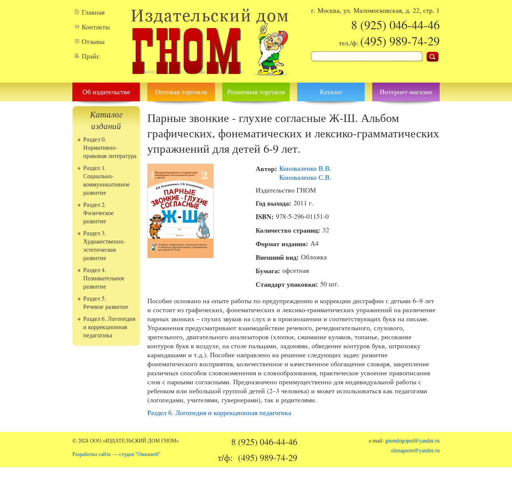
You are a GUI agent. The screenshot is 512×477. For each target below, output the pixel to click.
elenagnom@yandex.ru (415, 450)
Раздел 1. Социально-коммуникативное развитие (106, 180)
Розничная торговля (256, 91)
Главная (93, 12)
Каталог (331, 91)
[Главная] (210, 78)
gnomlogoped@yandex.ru (412, 440)
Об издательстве (106, 91)
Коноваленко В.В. (305, 168)
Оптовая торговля (181, 91)
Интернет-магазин (406, 91)
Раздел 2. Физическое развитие (98, 212)
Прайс (91, 55)
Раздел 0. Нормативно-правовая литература (109, 147)
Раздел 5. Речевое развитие (105, 302)
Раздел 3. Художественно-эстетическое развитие (104, 245)
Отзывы (93, 41)
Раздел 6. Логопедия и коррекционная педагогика (109, 326)
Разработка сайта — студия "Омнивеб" (116, 453)
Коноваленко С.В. (305, 177)
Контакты (96, 26)
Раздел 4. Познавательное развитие (103, 278)
